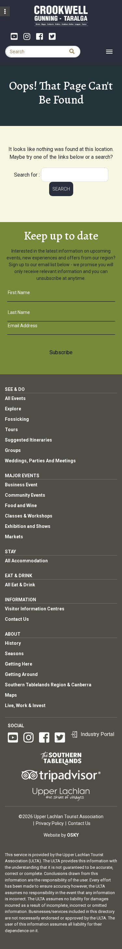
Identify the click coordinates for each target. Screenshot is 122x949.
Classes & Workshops (28, 515)
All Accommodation (26, 560)
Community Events (25, 495)
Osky (73, 835)
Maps (11, 695)
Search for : (27, 175)
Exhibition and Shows (27, 526)
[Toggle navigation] (109, 51)
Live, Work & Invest (25, 705)
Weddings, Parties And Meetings (40, 460)
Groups (13, 450)
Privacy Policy (50, 823)
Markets (14, 536)
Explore (13, 408)
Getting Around (21, 674)
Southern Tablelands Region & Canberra (48, 684)
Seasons (14, 653)
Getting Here (18, 664)
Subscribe (61, 352)
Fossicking (17, 419)
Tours (11, 429)
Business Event (21, 484)
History (13, 643)
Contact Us (17, 619)
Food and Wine (21, 505)
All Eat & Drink (20, 584)
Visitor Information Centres (34, 608)
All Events (15, 398)
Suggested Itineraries (28, 440)
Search (61, 189)
